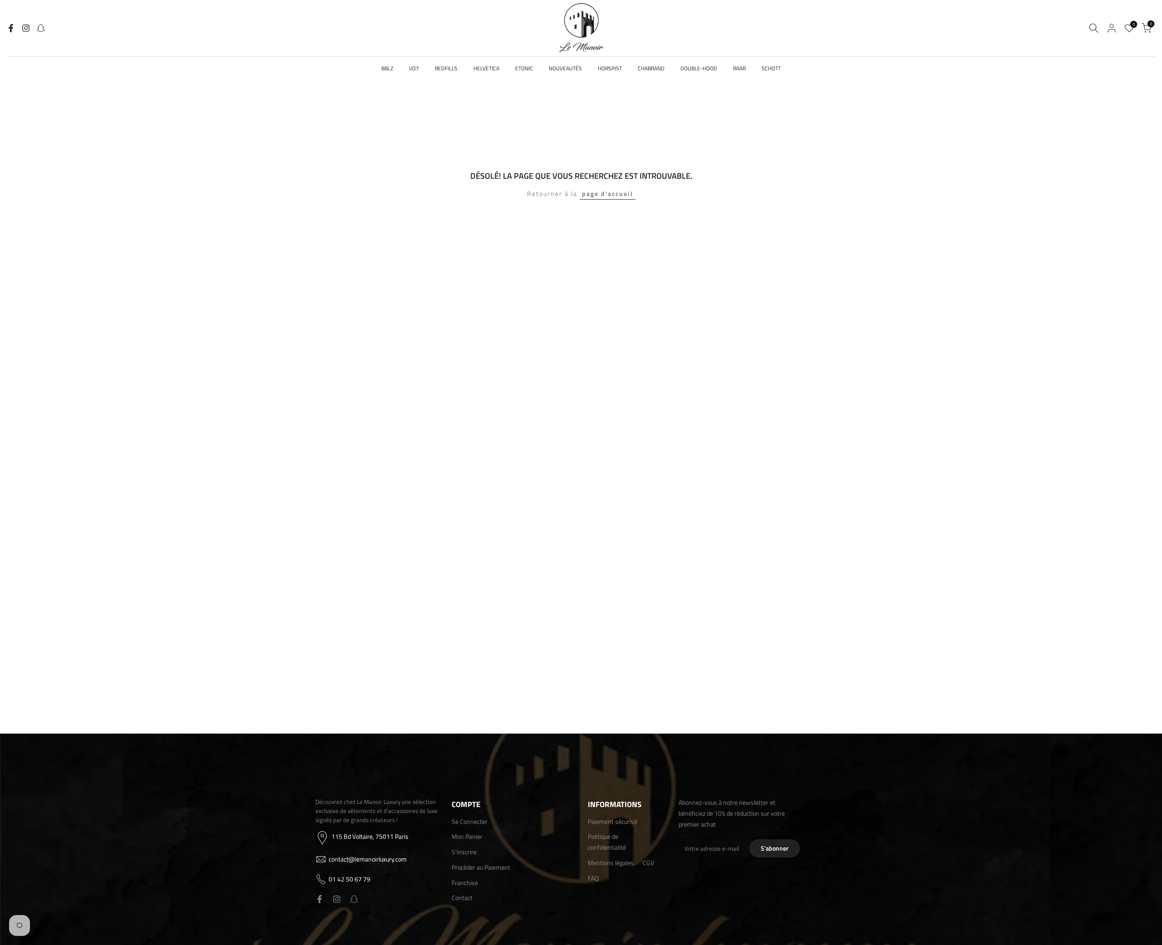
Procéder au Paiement (481, 867)
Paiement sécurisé (612, 821)
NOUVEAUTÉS (565, 68)
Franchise (465, 882)
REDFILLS (446, 68)
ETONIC (524, 68)
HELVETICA (486, 68)
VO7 (414, 68)
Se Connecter (469, 821)
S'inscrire (464, 852)
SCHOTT (771, 68)
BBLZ (387, 68)
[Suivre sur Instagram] (26, 28)
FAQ (593, 878)
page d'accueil (607, 193)
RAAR (739, 68)
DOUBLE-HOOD (698, 68)
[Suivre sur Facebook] (11, 28)
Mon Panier (467, 836)
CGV (648, 862)
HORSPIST (610, 68)
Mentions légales (611, 862)
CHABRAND (651, 68)
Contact (462, 897)
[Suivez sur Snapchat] (41, 28)
